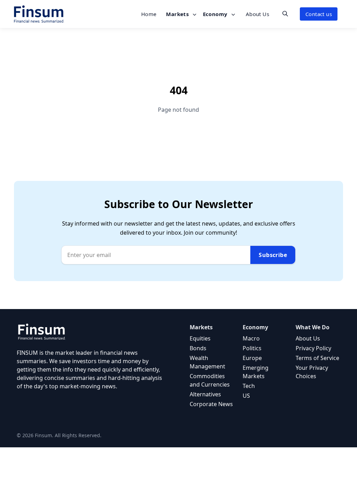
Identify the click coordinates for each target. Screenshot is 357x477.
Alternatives (205, 394)
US (246, 395)
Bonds (198, 348)
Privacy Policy (313, 348)
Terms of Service (317, 358)
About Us (257, 13)
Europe (252, 358)
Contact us (318, 13)
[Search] (285, 13)
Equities (200, 338)
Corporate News (211, 404)
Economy (216, 13)
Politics (252, 348)
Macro (251, 338)
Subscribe (273, 255)
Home (149, 13)
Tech (249, 386)
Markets (178, 13)
